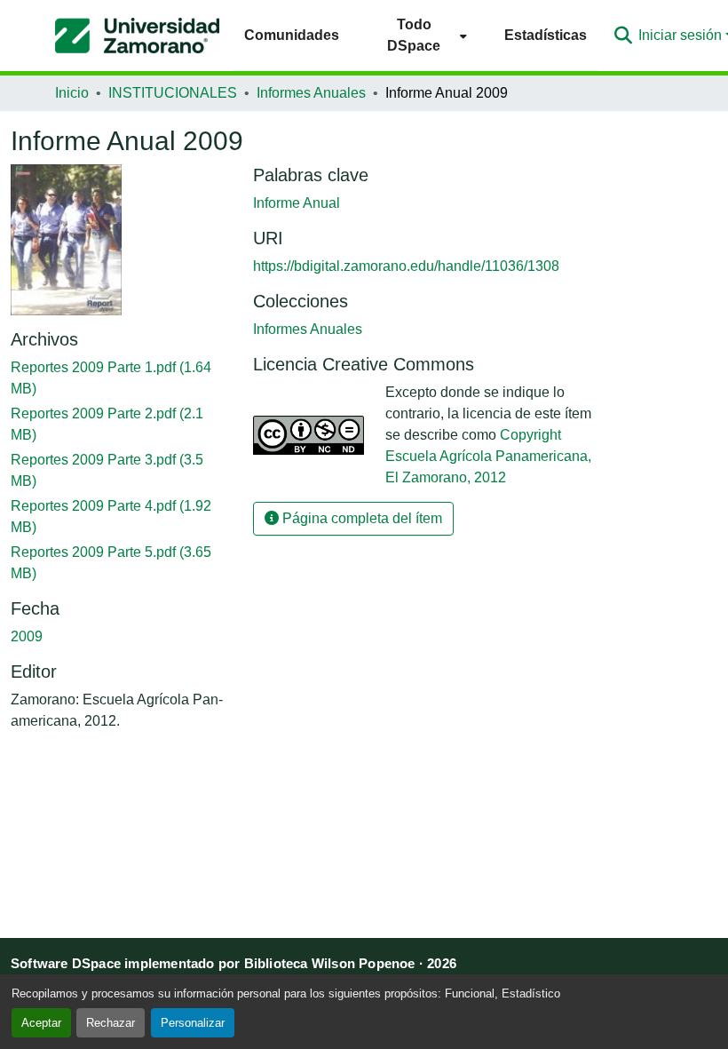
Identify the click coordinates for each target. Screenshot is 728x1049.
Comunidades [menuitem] (291, 35)
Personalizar (193, 1022)
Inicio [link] (72, 92)
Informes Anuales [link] (311, 92)
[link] (121, 378)
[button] (137, 35)
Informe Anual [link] (296, 203)
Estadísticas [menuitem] (545, 35)
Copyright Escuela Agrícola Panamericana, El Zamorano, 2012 (488, 456)
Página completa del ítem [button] (360, 518)
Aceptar (41, 1022)
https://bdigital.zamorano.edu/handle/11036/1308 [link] (406, 266)
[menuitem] (422, 35)
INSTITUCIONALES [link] (172, 92)
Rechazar (110, 1022)
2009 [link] (27, 636)
